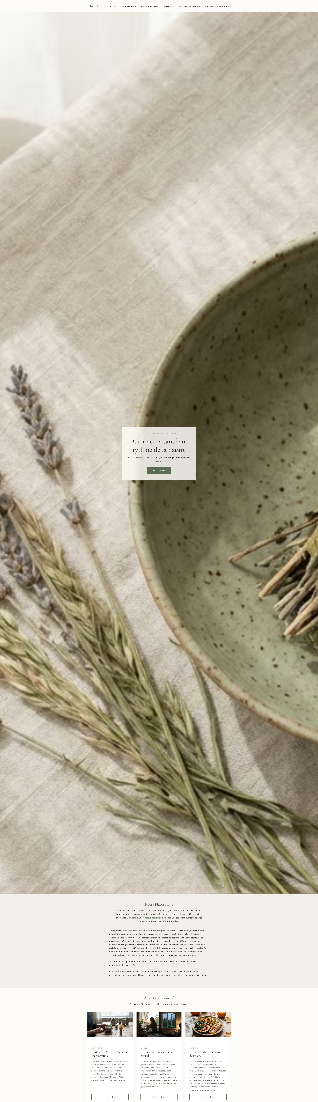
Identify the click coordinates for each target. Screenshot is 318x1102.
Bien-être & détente (149, 6)
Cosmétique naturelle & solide (218, 6)
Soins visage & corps (128, 6)
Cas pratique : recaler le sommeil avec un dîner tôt (158, 1073)
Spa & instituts (168, 6)
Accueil (113, 6)
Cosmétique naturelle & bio (189, 6)
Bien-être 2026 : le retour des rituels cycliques (149, 917)
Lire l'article (110, 1097)
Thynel (92, 6)
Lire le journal (159, 470)
